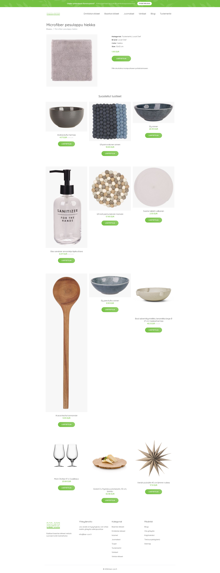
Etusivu (49, 29)
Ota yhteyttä (149, 531)
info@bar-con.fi (85, 534)
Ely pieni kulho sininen (110, 300)
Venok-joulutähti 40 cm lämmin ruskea (153, 482)
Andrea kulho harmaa (66, 135)
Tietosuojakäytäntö (152, 539)
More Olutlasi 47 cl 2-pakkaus (66, 479)
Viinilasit (142, 13)
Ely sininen (153, 126)
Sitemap (147, 544)
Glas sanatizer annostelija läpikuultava (66, 251)
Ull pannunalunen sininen (110, 144)
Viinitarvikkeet (117, 556)
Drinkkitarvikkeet (92, 13)
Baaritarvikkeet (111, 13)
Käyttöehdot (149, 535)
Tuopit (114, 544)
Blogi (153, 13)
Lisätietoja (121, 58)
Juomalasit (129, 13)
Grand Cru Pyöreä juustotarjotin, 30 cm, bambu (110, 490)
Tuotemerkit (165, 13)
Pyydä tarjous (144, 3)
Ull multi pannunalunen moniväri (110, 214)
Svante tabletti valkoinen (153, 211)
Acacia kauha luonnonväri (66, 415)
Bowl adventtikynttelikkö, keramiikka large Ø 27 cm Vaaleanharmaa (153, 319)
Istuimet (115, 535)
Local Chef (136, 36)
